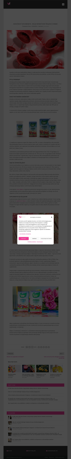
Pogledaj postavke (46, 238)
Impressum (40, 241)
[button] (51, 217)
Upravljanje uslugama (25, 234)
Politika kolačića (32, 241)
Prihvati (23, 238)
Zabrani (34, 238)
